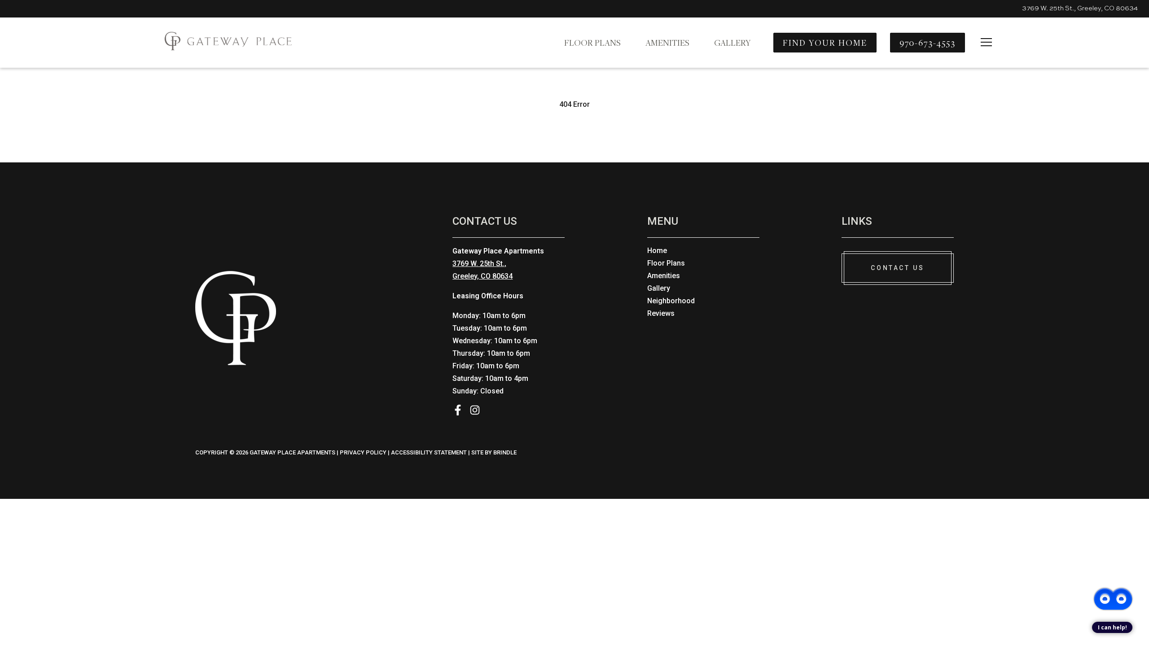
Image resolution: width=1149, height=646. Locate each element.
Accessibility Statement (429, 452)
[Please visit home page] (224, 42)
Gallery (732, 42)
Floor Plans (592, 42)
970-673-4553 (927, 42)
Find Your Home (825, 42)
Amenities (667, 42)
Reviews (661, 313)
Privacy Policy (363, 452)
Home (657, 250)
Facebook (457, 410)
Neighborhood (671, 301)
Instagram (474, 410)
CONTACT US (897, 267)
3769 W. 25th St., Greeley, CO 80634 (1080, 8)
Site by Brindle (494, 452)
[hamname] (986, 42)
